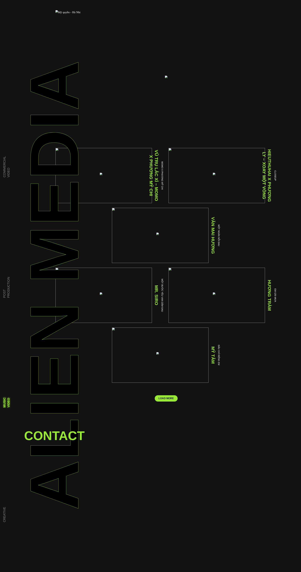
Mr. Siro (156, 295)
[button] (166, 398)
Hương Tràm (269, 295)
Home (5, 53)
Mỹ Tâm (213, 355)
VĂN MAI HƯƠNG (213, 235)
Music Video (6, 402)
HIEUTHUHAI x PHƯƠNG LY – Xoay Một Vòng (267, 175)
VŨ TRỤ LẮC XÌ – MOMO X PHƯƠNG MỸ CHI (154, 175)
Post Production (6, 287)
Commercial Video (6, 166)
